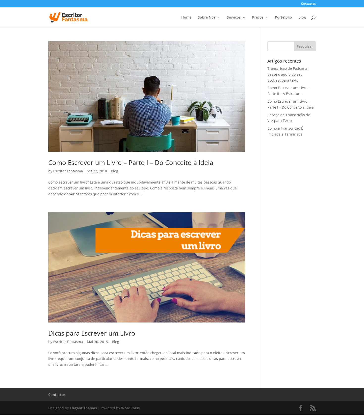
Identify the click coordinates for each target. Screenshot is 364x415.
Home (186, 18)
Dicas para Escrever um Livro (91, 333)
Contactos (308, 4)
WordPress (130, 408)
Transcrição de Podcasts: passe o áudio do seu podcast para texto (288, 74)
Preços (257, 18)
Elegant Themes (83, 408)
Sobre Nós (206, 18)
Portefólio (283, 18)
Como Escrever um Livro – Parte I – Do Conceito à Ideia (130, 162)
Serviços (234, 18)
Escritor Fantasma (68, 171)
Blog (302, 18)
